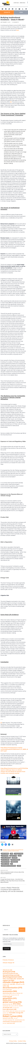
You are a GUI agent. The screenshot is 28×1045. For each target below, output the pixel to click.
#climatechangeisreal (10, 973)
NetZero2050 (14, 1005)
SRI (11, 863)
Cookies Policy (22, 1041)
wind (4, 1023)
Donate (7, 12)
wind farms (11, 1023)
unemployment (20, 1019)
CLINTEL (6, 984)
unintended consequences (8, 865)
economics (10, 991)
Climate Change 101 (8, 962)
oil (20, 1005)
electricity (7, 993)
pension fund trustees (13, 850)
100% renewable (9, 978)
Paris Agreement (15, 859)
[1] (11, 102)
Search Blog (22, 2)
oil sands (16, 1007)
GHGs (20, 855)
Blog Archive (6, 1030)
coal (12, 984)
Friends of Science (8, 960)
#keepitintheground (11, 975)
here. (17, 30)
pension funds (5, 861)
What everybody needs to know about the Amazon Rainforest (12, 872)
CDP (12, 853)
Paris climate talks (8, 1011)
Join (21, 12)
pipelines (5, 1012)
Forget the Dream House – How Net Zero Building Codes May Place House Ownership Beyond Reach (13, 880)
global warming (6, 857)
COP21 (6, 986)
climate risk (14, 849)
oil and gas (7, 1007)
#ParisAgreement (12, 977)
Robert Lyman (5, 863)
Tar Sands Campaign (8, 1019)
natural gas (7, 1005)
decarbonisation (12, 987)
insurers (15, 857)
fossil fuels (7, 996)
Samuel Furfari (8, 1018)
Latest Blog (16, 2)
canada (20, 978)
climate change (7, 849)
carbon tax (8, 980)
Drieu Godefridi (7, 989)
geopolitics (13, 855)
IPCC (17, 1004)
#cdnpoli (9, 971)
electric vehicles (17, 993)
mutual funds (5, 859)
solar (15, 1018)
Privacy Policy (13, 1041)
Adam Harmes (5, 853)
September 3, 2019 (5, 22)
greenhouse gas (7, 1004)
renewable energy (16, 1012)
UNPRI (19, 865)
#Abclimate (7, 970)
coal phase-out (19, 984)
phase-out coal (20, 1011)
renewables (14, 861)
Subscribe (6, 948)
